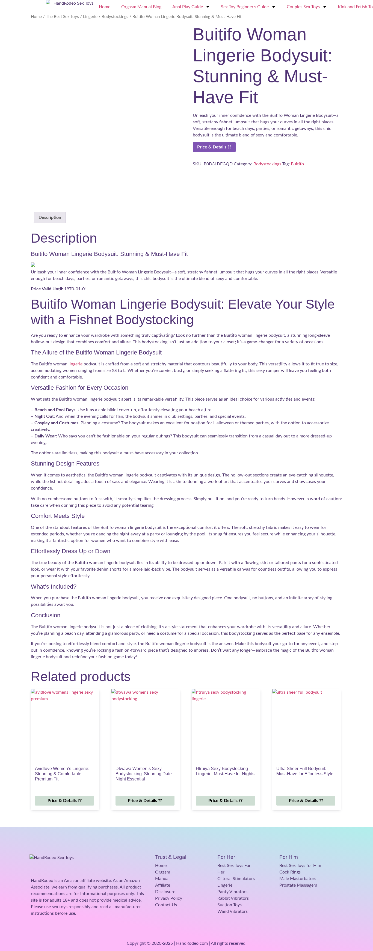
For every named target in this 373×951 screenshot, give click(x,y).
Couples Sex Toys (303, 7)
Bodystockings (115, 17)
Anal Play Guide (187, 7)
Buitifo (297, 164)
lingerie (75, 364)
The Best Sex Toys (62, 17)
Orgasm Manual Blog (141, 7)
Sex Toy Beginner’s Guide (245, 7)
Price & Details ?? (214, 147)
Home (104, 7)
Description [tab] (50, 217)
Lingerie (90, 17)
